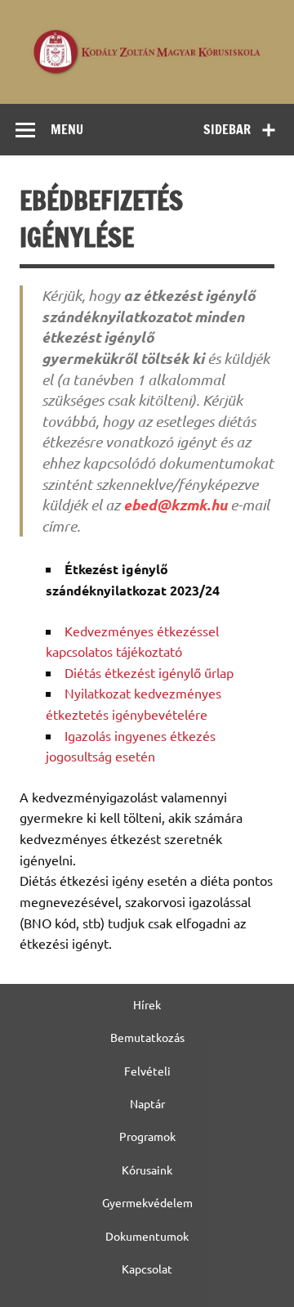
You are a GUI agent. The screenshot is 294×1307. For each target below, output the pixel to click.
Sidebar (227, 129)
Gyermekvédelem (147, 1202)
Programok (147, 1136)
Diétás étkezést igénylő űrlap (149, 672)
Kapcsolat (147, 1268)
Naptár (147, 1103)
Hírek (147, 1004)
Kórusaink (147, 1169)
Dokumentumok (147, 1236)
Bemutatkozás (147, 1037)
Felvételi (147, 1070)
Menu (67, 129)
